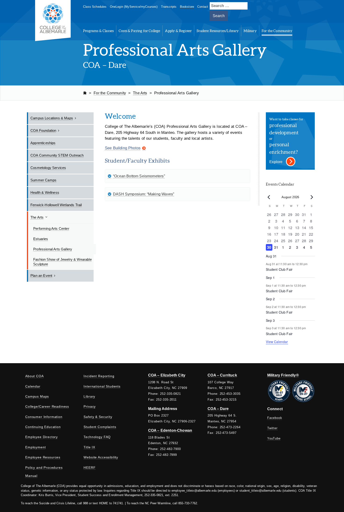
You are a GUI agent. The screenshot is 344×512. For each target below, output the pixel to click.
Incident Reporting (99, 376)
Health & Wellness (44, 192)
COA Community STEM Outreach (57, 155)
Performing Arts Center (51, 228)
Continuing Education (43, 427)
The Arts (37, 217)
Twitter (272, 428)
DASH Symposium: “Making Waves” (143, 194)
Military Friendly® (283, 375)
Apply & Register (178, 31)
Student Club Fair (279, 269)
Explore (275, 162)
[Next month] (312, 197)
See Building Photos (123, 148)
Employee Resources (42, 457)
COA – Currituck (222, 375)
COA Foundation (43, 130)
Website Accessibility (101, 457)
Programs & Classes (98, 31)
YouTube (274, 438)
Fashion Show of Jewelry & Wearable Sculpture (62, 261)
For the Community (277, 31)
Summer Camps (43, 180)
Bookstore (187, 6)
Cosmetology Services (48, 168)
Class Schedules (95, 6)
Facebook (274, 418)
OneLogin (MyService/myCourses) (134, 6)
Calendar (32, 386)
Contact (202, 6)
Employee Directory (41, 437)
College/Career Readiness (47, 406)
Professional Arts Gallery (52, 249)
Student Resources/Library (218, 31)
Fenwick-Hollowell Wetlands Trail (56, 205)
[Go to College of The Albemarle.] (85, 93)
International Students (102, 386)
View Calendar (277, 341)
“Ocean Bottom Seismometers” (139, 176)
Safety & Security (98, 417)
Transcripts (169, 6)
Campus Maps (37, 396)
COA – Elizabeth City (166, 375)
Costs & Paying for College (139, 31)
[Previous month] (268, 197)
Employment (35, 447)
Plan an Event (41, 276)
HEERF (89, 467)
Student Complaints (100, 427)
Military (250, 31)
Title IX (89, 447)
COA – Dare (218, 409)
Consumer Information (43, 417)
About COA (34, 376)
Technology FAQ (97, 437)
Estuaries (40, 239)
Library (89, 396)
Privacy (90, 406)
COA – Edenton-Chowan (170, 430)
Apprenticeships (43, 143)
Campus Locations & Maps (51, 118)
